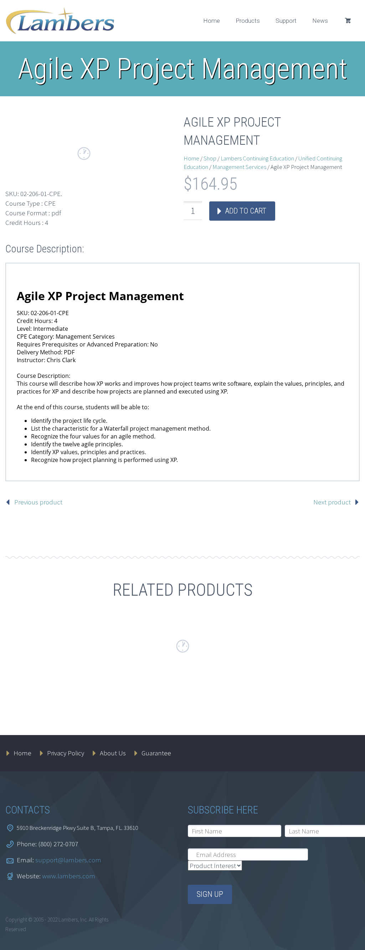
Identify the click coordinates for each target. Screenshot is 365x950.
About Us (113, 753)
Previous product (38, 502)
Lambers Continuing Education (257, 158)
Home (211, 20)
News (320, 20)
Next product (332, 502)
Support (286, 20)
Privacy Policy (65, 753)
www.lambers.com (68, 876)
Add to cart (245, 210)
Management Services (239, 167)
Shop (210, 158)
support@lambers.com (68, 860)
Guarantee (156, 753)
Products (248, 20)
